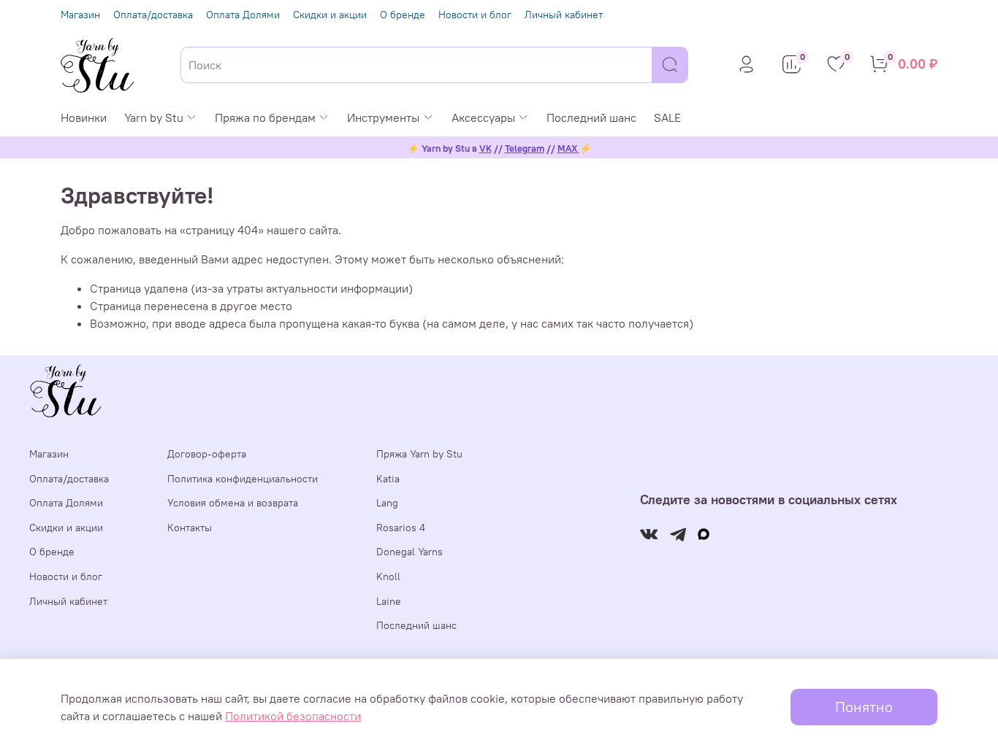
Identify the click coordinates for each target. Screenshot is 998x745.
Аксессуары (483, 117)
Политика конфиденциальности (242, 478)
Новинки (84, 117)
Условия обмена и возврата (232, 502)
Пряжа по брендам (265, 117)
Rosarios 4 (400, 527)
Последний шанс (591, 117)
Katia (388, 478)
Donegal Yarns (409, 551)
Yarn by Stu (153, 117)
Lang (387, 502)
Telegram (524, 148)
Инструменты (383, 117)
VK (485, 148)
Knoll (388, 576)
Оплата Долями (243, 14)
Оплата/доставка (153, 14)
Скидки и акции (330, 14)
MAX (568, 148)
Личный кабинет (564, 14)
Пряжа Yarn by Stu (419, 453)
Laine (388, 601)
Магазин (80, 14)
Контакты (189, 527)
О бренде (402, 14)
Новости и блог (474, 14)
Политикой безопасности (293, 716)
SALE (667, 117)
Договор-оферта (206, 453)
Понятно (864, 707)
